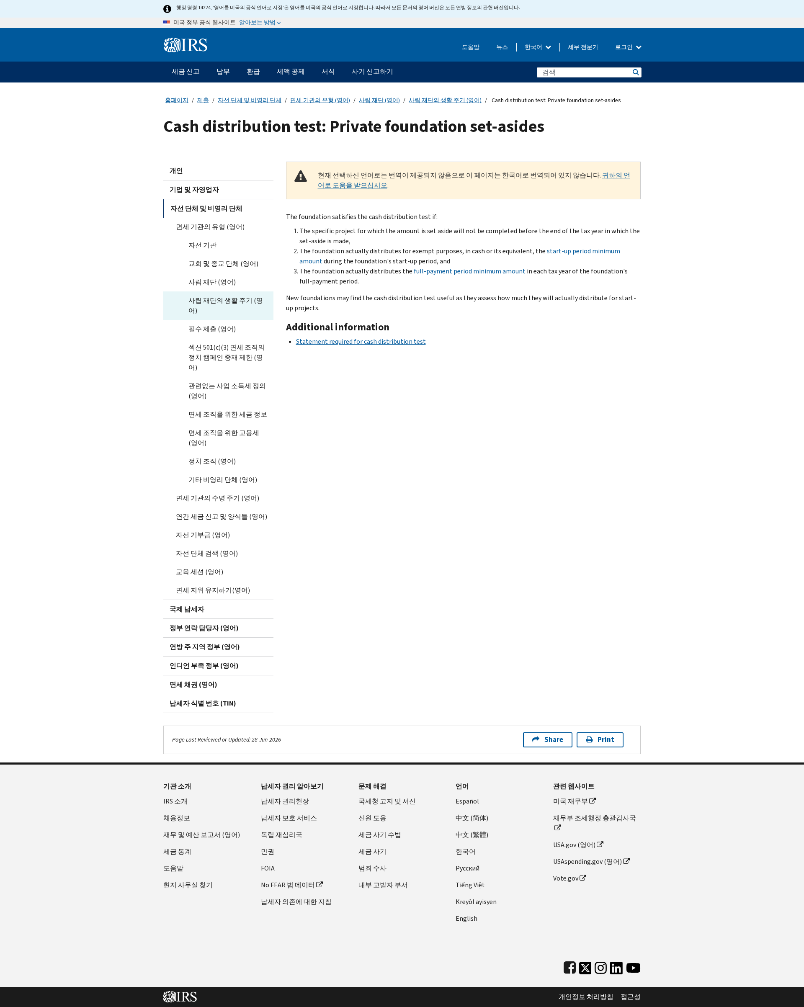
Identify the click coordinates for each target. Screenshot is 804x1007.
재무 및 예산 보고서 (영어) (201, 834)
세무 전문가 (583, 47)
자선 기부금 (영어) (203, 535)
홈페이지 (176, 100)
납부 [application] (223, 71)
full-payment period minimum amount (470, 271)
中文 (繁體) (472, 834)
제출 (203, 100)
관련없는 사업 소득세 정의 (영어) (227, 390)
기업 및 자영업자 (194, 189)
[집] (185, 42)
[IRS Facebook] (570, 966)
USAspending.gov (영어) (587, 861)
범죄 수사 (372, 868)
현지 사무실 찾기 (188, 885)
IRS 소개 (175, 801)
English (466, 918)
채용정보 (176, 818)
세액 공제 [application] (291, 71)
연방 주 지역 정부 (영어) (205, 646)
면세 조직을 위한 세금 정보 (227, 414)
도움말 (470, 47)
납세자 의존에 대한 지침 (296, 901)
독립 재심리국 (281, 834)
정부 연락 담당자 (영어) (204, 627)
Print (606, 739)
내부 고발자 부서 (383, 885)
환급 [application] (253, 71)
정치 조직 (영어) (212, 461)
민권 (267, 851)
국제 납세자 (187, 609)
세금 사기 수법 (379, 834)
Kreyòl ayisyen (476, 901)
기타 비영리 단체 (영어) (222, 479)
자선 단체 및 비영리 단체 (249, 100)
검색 (635, 72)
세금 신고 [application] (186, 71)
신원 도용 (372, 818)
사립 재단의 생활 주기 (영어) (445, 100)
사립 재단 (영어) (379, 100)
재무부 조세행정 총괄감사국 (594, 818)
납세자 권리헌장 (285, 801)
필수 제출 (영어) (212, 329)
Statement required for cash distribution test (361, 341)
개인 (176, 170)
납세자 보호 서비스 (289, 818)
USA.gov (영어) (574, 844)
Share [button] (553, 739)
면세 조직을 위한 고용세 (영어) (223, 437)
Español (467, 801)
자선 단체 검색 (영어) (207, 553)
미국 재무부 (570, 801)
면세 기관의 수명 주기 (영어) (217, 498)
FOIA (268, 868)
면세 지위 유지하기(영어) (213, 590)
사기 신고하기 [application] (372, 71)
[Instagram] (601, 966)
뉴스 (502, 47)
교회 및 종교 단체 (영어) (223, 263)
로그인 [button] (624, 47)
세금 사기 (372, 851)
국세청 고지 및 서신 (387, 801)
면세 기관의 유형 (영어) (320, 100)
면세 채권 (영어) (193, 684)
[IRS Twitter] (585, 966)
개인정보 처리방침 (586, 997)
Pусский (467, 868)
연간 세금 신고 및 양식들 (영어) (221, 516)
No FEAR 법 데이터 (288, 885)
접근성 (631, 997)
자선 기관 (202, 245)
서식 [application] (328, 71)
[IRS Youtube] (633, 966)
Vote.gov (565, 878)
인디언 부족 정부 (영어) (204, 665)
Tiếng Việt (470, 885)
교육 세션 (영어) (199, 571)
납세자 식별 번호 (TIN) (203, 703)
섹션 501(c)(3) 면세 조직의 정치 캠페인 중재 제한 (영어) (226, 357)
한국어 (534, 47)
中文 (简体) (472, 818)
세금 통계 (177, 851)
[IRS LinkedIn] (616, 966)
